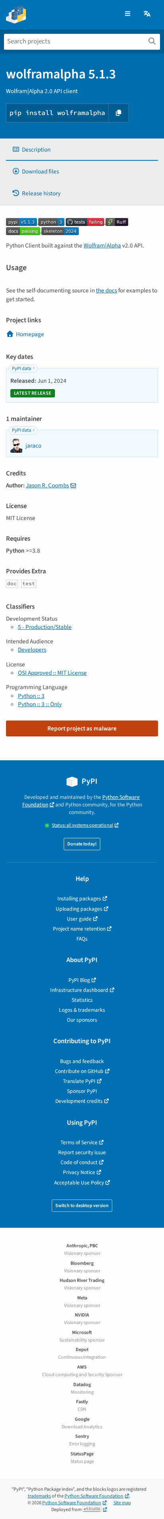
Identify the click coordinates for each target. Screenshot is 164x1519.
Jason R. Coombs (47, 485)
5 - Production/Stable (45, 627)
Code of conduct (79, 1162)
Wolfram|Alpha (102, 245)
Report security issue (82, 1152)
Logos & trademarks (82, 1010)
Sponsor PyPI (82, 1091)
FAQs (82, 939)
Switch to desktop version (82, 1205)
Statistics (82, 1000)
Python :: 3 (31, 695)
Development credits (79, 1101)
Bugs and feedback (82, 1061)
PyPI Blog (79, 980)
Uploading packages (79, 909)
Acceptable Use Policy (79, 1182)
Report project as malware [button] (82, 728)
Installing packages (79, 898)
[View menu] (127, 14)
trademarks (39, 1496)
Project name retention (79, 929)
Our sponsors (82, 1020)
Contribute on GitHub (79, 1071)
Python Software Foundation (93, 1496)
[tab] (82, 150)
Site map (122, 1503)
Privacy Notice (79, 1172)
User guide (79, 919)
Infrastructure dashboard (79, 990)
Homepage (30, 334)
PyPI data (21, 368)
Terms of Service (79, 1142)
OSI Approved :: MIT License (52, 672)
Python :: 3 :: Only (40, 704)
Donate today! (82, 844)
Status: (82, 825)
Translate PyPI (79, 1081)
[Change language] (147, 14)
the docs (106, 290)
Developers (32, 649)
